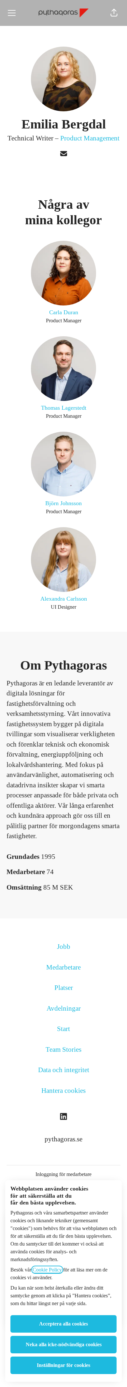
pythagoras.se (63, 1139)
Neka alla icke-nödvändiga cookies (64, 1344)
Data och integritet (63, 1070)
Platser (63, 988)
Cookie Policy (47, 1269)
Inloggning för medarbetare (63, 1174)
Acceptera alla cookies (63, 1323)
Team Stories (63, 1049)
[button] (114, 13)
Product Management (90, 138)
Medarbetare (63, 967)
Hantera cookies (63, 1090)
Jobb (63, 946)
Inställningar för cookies (63, 1365)
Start (63, 1029)
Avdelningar (64, 1008)
